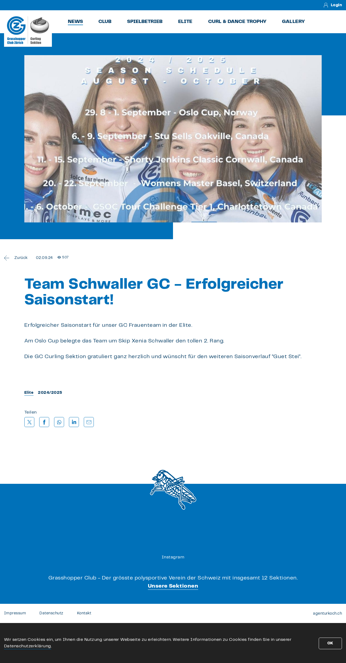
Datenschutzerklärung (27, 646)
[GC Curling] (28, 30)
